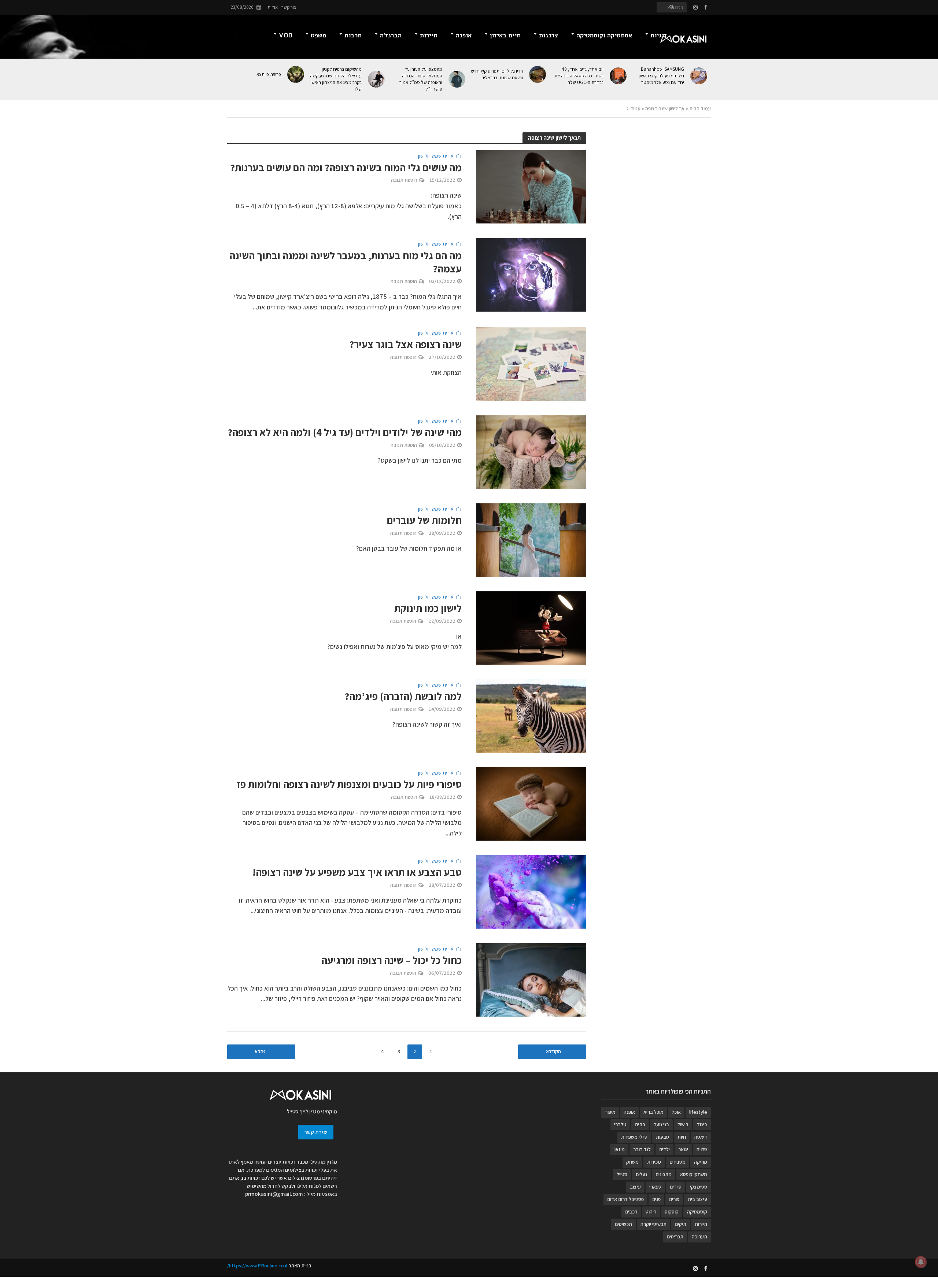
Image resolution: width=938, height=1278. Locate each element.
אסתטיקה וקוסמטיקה (604, 35)
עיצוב (635, 1186)
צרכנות (548, 35)
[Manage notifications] (921, 1262)
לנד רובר (642, 1149)
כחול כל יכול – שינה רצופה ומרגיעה (391, 960)
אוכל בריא (653, 1112)
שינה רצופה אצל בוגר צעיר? (405, 344)
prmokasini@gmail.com (274, 1193)
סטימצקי (698, 1186)
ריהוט (651, 1211)
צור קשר (288, 7)
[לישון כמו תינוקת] (531, 627)
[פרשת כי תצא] (296, 74)
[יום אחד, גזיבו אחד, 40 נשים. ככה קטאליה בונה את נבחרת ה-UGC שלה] (619, 75)
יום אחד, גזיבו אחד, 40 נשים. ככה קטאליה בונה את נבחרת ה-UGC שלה (578, 75)
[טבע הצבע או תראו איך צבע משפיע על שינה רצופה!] (531, 891)
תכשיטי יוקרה (653, 1224)
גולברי (620, 1124)
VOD (285, 35)
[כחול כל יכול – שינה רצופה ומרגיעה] (531, 979)
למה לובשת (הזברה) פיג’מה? (403, 696)
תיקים (680, 1224)
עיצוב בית (697, 1199)
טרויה (702, 1149)
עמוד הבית (700, 108)
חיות (681, 1137)
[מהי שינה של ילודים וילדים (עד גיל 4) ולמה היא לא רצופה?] (531, 451)
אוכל (676, 1112)
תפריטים (675, 1236)
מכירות (654, 1161)
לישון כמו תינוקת (428, 608)
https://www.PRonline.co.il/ (257, 1265)
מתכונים (664, 1174)
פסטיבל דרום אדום (625, 1199)
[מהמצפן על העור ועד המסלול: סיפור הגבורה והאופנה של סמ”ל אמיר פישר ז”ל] (457, 79)
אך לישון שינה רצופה (664, 108)
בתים (640, 1124)
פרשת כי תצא (268, 74)
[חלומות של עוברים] (531, 539)
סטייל (622, 1174)
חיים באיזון (505, 35)
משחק (632, 1161)
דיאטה (700, 1137)
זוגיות (658, 35)
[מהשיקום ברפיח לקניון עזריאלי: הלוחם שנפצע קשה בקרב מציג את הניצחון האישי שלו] (377, 79)
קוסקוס (672, 1211)
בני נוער (661, 1124)
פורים (674, 1199)
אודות (272, 7)
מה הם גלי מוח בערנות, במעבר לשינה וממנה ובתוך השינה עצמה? (345, 262)
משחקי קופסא (693, 1174)
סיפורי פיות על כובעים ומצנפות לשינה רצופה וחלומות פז (349, 784)
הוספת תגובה (404, 180)
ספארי (655, 1186)
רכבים (631, 1211)
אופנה (464, 35)
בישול (682, 1124)
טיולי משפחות (634, 1137)
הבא (259, 1051)
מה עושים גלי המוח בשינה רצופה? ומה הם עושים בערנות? (346, 167)
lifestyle (698, 1112)
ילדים (664, 1149)
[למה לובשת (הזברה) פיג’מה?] (531, 715)
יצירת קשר (316, 1131)
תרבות (353, 35)
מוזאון (619, 1149)
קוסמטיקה (697, 1211)
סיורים (676, 1186)
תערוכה (699, 1236)
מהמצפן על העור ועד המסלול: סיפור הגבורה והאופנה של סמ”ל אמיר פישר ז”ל (420, 79)
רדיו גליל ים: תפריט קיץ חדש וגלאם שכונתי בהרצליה (497, 74)
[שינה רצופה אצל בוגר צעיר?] (531, 363)
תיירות (428, 35)
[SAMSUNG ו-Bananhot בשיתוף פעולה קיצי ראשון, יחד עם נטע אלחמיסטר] (699, 75)
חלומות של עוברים (424, 520)
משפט (318, 35)
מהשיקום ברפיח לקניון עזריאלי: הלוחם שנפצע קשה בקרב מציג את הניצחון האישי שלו (336, 79)
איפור (610, 1112)
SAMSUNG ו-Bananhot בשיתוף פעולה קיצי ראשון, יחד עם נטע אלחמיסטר (660, 75)
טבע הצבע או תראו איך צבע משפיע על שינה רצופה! (357, 872)
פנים (656, 1199)
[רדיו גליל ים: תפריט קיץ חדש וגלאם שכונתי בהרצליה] (538, 74)
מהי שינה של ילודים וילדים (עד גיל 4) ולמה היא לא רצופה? (345, 432)
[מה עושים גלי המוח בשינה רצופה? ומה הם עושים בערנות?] (531, 186)
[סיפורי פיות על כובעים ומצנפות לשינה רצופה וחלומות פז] (531, 803)
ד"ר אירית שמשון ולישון (440, 156)
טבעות (662, 1137)
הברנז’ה (391, 35)
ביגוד (702, 1124)
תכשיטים (623, 1224)
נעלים (641, 1174)
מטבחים (677, 1161)
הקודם (554, 1051)
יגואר (683, 1149)
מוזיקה (700, 1161)
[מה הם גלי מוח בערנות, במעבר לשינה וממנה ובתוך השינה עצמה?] (531, 274)
